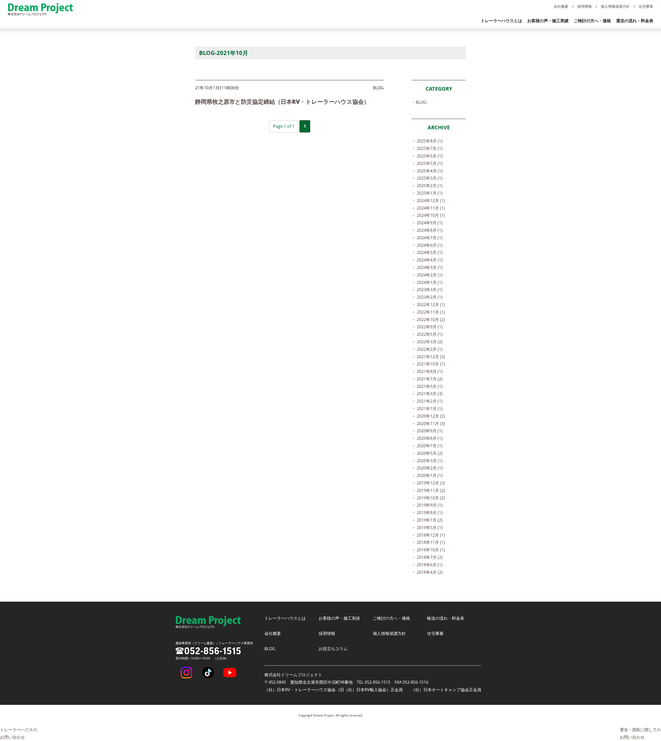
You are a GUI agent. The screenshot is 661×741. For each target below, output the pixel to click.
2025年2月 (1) (430, 185)
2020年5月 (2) (430, 453)
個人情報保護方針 (615, 6)
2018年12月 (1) (431, 535)
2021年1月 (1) (430, 408)
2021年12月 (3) (431, 357)
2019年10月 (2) (431, 498)
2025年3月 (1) (430, 178)
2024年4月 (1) (430, 260)
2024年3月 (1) (430, 267)
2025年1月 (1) (430, 193)
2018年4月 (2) (430, 572)
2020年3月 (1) (430, 461)
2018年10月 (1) (431, 550)
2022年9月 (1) (430, 327)
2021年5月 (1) (430, 386)
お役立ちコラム (333, 648)
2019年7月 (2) (430, 520)
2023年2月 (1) (430, 297)
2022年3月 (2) (430, 342)
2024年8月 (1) (430, 230)
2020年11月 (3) (431, 423)
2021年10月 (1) (431, 364)
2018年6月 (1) (430, 565)
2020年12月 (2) (431, 416)
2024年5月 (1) (430, 252)
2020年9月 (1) (430, 431)
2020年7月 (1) (430, 446)
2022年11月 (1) (431, 312)
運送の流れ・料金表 (634, 20)
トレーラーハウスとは (501, 20)
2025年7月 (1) (430, 148)
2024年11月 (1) (431, 208)
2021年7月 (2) (430, 379)
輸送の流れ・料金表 (445, 618)
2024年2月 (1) (430, 275)
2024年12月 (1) (431, 200)
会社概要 (561, 6)
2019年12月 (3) (431, 483)
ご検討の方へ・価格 (592, 20)
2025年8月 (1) (430, 141)
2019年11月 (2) (431, 490)
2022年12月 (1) (431, 304)
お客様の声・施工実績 (548, 20)
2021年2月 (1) (430, 401)
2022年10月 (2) (431, 319)
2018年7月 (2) (430, 557)
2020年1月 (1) (430, 475)
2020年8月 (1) (430, 438)
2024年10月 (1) (431, 215)
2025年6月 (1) (430, 156)
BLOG (421, 102)
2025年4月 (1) (430, 171)
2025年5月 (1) (430, 163)
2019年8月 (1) (430, 512)
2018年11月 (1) (431, 542)
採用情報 (584, 6)
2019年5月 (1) (430, 527)
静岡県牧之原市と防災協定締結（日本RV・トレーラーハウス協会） (282, 101)
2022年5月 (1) (430, 334)
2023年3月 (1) (430, 289)
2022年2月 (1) (430, 349)
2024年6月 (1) (430, 245)
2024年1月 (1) (430, 282)
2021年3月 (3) (430, 393)
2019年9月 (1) (430, 505)
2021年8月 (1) (430, 371)
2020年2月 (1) (430, 468)
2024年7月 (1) (430, 238)
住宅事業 (646, 6)
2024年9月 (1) (430, 223)
